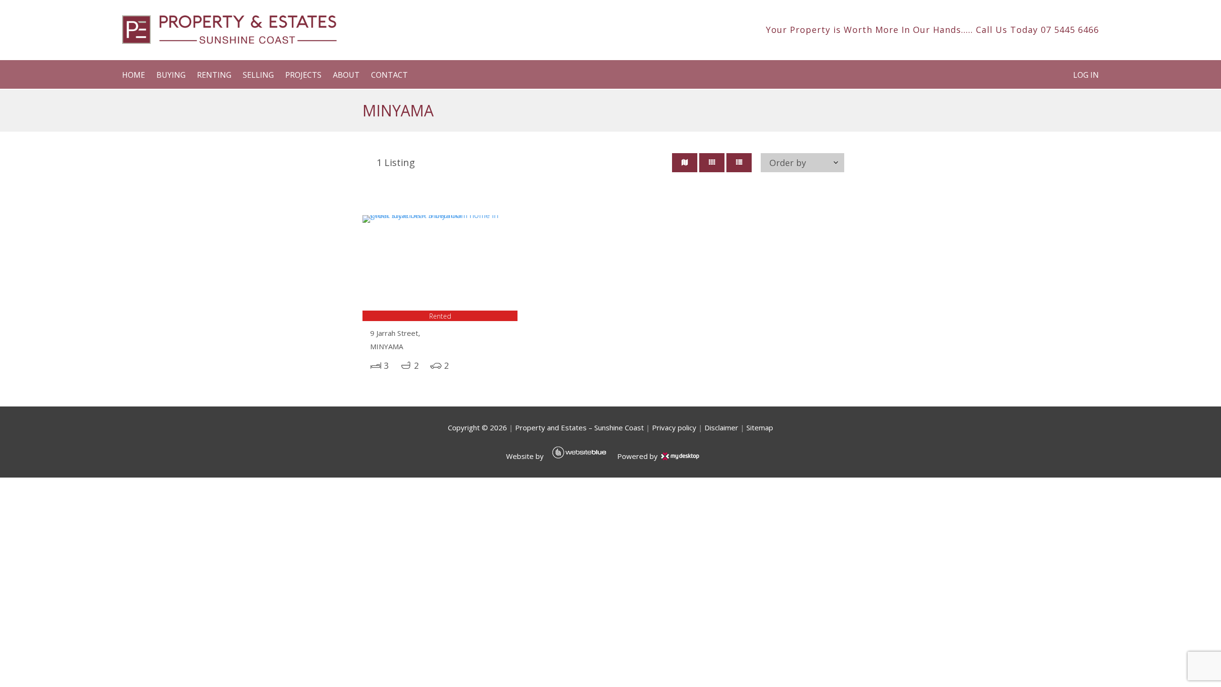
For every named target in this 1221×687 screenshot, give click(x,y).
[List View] (739, 162)
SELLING (258, 75)
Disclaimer (721, 427)
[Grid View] (711, 162)
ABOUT (346, 75)
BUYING (171, 75)
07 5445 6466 (1070, 29)
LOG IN (1086, 75)
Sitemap (759, 427)
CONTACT (389, 75)
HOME (133, 75)
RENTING (214, 75)
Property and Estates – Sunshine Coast (579, 427)
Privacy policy (674, 427)
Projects (303, 75)
